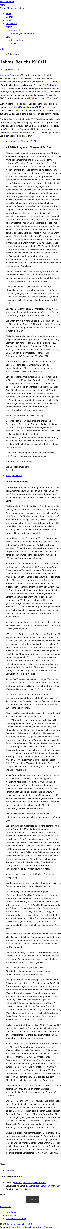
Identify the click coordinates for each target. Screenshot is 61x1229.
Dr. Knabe (51, 85)
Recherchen (17, 40)
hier (28, 95)
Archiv (9, 27)
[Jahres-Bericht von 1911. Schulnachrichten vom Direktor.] (12, 75)
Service (9, 37)
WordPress (17, 1227)
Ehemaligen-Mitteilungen (23, 33)
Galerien (9, 17)
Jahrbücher (16, 30)
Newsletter (11, 1212)
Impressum (11, 1215)
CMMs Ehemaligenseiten (14, 1224)
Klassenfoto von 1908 (30, 107)
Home (8, 13)
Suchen (3, 1194)
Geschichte (11, 23)
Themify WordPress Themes (38, 1227)
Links (13, 43)
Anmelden (10, 1170)
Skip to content (7, 1)
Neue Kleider (25, 1189)
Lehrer (9, 20)
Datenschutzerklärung (16, 1218)
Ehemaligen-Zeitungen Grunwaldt (30, 1182)
